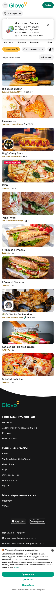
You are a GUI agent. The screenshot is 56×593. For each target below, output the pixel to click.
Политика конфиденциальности (19, 538)
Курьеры (6, 433)
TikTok (5, 506)
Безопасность (9, 480)
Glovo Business (9, 438)
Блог (4, 469)
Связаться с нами (11, 475)
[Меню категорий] (5, 5)
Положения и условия (13, 532)
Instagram (7, 500)
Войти (5, 485)
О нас (5, 453)
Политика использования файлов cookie (23, 543)
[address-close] (48, 25)
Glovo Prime (8, 464)
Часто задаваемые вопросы (16, 459)
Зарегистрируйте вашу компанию (19, 427)
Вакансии (7, 422)
